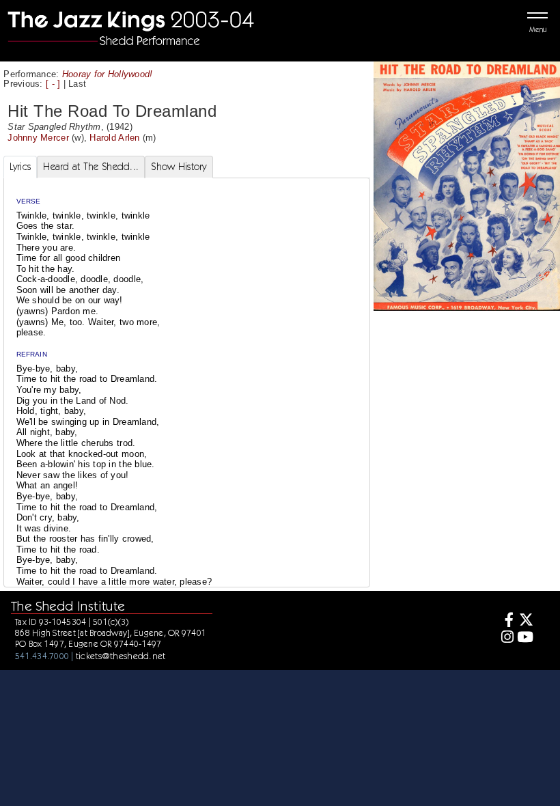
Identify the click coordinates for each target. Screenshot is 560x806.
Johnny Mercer (38, 138)
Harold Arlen (114, 138)
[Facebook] (505, 621)
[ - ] (53, 84)
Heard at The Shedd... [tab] (91, 166)
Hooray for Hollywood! (107, 74)
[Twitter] (525, 621)
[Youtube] (525, 638)
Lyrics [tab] (20, 166)
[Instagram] (505, 638)
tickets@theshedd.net (121, 655)
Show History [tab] (178, 166)
